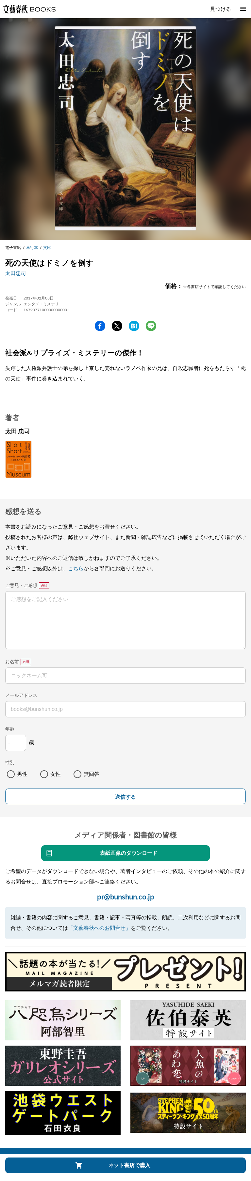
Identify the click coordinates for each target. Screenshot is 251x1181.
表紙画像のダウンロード (129, 853)
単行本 (32, 248)
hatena (134, 326)
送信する (125, 797)
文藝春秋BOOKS (29, 9)
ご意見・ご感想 (21, 585)
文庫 (47, 248)
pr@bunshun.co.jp (125, 897)
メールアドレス (21, 695)
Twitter (117, 326)
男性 (22, 774)
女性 (55, 774)
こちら (76, 568)
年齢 (9, 729)
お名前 (12, 662)
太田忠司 (15, 273)
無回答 (91, 774)
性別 (9, 762)
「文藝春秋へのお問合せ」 (99, 928)
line (151, 326)
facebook (100, 326)
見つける (220, 9)
